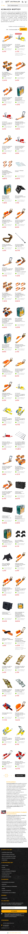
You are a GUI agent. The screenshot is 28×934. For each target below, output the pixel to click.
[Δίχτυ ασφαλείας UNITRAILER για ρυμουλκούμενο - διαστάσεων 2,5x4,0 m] (20, 510)
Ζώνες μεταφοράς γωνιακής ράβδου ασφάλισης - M (6, 564)
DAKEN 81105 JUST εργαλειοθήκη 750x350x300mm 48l (6, 517)
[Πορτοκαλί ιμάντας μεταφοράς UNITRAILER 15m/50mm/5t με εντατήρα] (20, 707)
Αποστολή (4, 884)
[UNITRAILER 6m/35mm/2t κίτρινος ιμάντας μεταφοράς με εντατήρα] (7, 731)
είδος (7, 29)
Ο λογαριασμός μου (7, 862)
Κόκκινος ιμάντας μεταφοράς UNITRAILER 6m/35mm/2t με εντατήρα (7, 443)
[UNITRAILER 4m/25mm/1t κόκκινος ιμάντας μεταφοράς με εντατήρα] (7, 116)
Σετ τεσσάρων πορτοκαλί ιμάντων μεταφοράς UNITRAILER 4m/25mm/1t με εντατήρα (7, 74)
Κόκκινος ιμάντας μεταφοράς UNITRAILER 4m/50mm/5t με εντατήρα (7, 763)
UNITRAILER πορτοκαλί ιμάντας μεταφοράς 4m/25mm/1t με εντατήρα (7, 46)
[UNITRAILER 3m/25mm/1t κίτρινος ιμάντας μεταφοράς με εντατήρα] (20, 387)
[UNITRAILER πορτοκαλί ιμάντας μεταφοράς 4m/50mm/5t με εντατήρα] (7, 485)
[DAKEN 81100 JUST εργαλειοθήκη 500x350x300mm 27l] (20, 485)
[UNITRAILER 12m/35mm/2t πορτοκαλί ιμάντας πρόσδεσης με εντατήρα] (7, 363)
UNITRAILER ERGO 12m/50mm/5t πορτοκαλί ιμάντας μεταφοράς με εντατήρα (20, 640)
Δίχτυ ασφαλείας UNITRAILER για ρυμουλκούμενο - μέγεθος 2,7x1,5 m (6, 197)
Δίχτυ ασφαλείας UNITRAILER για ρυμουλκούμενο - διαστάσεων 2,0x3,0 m (20, 320)
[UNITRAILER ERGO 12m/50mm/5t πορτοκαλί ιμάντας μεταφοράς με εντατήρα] (20, 632)
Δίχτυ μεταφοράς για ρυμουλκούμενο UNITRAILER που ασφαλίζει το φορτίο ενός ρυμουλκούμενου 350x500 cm (20, 615)
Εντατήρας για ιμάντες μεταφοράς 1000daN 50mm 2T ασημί (20, 690)
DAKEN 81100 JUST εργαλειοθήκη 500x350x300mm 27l (19, 492)
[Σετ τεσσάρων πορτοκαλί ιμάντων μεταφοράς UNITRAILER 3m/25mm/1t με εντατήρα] (7, 287)
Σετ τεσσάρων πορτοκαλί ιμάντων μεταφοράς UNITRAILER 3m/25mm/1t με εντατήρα (7, 295)
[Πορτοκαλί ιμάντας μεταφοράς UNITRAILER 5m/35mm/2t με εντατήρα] (7, 582)
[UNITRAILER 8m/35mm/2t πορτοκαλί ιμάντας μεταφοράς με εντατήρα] (20, 582)
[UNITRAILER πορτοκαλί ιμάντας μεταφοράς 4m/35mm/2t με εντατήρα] (7, 91)
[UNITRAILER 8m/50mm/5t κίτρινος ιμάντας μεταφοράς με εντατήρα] (20, 411)
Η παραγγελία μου (6, 849)
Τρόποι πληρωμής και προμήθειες (9, 886)
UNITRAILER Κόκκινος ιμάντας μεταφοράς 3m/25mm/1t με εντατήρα (20, 148)
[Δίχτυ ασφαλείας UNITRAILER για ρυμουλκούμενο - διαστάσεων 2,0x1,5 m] (7, 338)
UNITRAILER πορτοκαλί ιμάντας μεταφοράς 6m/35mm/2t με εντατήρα (20, 74)
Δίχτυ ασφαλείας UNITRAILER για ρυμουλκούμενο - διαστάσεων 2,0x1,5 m (7, 346)
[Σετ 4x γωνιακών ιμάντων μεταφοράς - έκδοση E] (20, 534)
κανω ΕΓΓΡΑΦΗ (5, 865)
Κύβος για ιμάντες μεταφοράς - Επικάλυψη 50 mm (7, 639)
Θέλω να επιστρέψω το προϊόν (8, 858)
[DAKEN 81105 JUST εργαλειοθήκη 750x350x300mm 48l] (7, 510)
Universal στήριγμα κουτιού (19, 171)
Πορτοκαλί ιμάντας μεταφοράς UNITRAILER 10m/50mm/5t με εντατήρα (20, 123)
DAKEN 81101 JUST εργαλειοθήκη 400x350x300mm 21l (6, 613)
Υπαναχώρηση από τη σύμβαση (9, 892)
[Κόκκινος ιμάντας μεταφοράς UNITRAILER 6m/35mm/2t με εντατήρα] (7, 436)
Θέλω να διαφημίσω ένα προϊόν (9, 856)
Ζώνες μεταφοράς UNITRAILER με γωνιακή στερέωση (20, 196)
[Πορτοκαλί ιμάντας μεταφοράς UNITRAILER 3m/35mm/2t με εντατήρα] (7, 214)
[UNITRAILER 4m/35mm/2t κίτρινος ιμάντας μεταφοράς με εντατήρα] (7, 411)
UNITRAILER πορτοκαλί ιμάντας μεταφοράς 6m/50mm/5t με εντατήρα (7, 468)
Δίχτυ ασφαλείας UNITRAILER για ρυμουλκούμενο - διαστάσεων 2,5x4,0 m (20, 517)
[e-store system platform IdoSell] (14, 932)
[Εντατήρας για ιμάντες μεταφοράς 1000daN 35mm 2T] (20, 660)
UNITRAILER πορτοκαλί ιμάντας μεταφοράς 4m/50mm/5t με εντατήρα (7, 493)
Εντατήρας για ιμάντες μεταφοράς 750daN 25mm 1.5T (7, 667)
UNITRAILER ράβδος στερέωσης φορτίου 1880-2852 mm (19, 245)
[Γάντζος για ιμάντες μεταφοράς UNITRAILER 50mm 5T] (7, 238)
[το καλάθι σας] (25, 2)
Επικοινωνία (4, 860)
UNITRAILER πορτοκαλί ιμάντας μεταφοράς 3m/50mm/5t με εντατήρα (20, 222)
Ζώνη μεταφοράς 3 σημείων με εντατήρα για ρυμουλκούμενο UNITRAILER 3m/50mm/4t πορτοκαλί (20, 269)
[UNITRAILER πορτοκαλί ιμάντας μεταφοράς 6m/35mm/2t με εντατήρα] (20, 66)
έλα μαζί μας (5, 900)
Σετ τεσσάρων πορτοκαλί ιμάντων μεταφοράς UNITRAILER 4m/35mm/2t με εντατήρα (7, 172)
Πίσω (4, 5)
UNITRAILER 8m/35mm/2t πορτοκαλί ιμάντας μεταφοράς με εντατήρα (20, 589)
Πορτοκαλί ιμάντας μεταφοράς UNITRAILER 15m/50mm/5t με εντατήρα (20, 714)
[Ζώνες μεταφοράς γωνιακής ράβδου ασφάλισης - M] (7, 557)
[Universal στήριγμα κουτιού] (20, 164)
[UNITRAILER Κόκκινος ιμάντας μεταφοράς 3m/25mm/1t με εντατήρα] (20, 140)
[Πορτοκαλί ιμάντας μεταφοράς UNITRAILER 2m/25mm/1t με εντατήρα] (20, 338)
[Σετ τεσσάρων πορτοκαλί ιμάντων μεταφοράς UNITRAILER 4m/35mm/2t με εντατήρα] (7, 164)
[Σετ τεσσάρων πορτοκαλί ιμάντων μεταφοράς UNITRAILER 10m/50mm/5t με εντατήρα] (20, 460)
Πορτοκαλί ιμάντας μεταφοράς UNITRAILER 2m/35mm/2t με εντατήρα (20, 565)
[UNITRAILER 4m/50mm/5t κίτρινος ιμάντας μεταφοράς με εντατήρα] (20, 731)
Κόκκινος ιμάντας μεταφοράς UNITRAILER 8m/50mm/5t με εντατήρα (20, 763)
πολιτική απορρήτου (6, 890)
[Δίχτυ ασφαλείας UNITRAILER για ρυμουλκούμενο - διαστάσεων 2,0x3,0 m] (20, 312)
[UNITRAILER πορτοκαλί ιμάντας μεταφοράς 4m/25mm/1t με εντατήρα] (7, 38)
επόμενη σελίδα (19, 775)
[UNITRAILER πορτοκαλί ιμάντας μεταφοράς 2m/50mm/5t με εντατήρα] (20, 363)
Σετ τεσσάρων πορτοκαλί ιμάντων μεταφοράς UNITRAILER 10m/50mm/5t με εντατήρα (20, 468)
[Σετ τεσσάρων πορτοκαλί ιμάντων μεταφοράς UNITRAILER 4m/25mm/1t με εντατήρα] (7, 66)
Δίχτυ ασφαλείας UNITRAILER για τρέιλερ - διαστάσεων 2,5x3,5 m (7, 541)
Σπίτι (9, 5)
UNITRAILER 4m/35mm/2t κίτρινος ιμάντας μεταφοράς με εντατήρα (7, 419)
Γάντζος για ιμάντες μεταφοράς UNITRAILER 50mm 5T (7, 245)
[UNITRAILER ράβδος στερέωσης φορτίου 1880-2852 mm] (20, 238)
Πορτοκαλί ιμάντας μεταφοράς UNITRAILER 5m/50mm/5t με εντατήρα (7, 395)
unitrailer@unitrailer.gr (8, 923)
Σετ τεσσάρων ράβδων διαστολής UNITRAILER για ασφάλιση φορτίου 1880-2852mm (20, 443)
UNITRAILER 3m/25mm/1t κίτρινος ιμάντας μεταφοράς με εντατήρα (20, 395)
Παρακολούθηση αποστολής (8, 854)
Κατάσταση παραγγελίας (7, 852)
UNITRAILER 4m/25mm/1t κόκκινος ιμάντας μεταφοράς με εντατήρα (7, 123)
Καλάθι (3, 867)
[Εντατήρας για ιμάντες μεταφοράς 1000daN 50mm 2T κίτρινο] (7, 683)
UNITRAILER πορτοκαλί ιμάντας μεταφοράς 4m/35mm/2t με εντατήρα (7, 99)
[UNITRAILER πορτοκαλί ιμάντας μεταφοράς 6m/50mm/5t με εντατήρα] (7, 460)
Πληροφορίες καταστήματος (8, 882)
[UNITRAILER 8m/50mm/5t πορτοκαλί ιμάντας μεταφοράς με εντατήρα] (7, 262)
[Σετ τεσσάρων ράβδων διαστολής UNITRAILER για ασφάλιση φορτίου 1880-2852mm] (20, 436)
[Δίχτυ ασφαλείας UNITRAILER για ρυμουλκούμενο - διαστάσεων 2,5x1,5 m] (20, 91)
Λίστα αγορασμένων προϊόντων (9, 871)
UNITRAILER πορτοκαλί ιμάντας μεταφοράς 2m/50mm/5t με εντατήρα (20, 371)
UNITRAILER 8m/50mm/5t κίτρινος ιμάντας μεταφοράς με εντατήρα (20, 419)
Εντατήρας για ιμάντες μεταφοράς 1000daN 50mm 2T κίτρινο (7, 690)
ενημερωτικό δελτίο (6, 876)
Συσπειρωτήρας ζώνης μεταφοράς (7, 714)
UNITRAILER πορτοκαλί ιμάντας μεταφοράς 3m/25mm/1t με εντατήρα (7, 148)
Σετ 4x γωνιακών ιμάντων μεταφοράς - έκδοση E (19, 541)
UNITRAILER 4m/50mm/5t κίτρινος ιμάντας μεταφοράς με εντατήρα (20, 739)
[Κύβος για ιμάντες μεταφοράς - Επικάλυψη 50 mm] (7, 632)
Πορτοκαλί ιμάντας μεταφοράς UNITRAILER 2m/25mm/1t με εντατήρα (20, 346)
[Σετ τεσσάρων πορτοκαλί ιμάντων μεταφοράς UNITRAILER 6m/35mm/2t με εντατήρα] (20, 287)
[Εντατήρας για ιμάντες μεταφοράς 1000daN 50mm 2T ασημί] (20, 683)
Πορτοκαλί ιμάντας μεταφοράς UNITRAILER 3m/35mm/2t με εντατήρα (7, 222)
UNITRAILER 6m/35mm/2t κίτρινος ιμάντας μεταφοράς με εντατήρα (7, 739)
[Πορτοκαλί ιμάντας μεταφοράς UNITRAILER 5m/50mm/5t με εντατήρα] (7, 387)
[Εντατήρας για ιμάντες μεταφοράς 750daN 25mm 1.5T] (7, 660)
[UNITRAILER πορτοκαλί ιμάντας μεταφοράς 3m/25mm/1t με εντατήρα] (7, 140)
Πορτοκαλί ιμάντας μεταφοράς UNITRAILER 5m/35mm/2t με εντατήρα (7, 589)
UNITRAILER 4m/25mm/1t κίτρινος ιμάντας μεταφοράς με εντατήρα (20, 46)
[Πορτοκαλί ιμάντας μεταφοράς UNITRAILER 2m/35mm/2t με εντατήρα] (20, 557)
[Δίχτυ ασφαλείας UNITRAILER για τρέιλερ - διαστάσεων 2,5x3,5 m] (7, 534)
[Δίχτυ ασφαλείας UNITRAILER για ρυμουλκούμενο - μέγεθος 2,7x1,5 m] (7, 190)
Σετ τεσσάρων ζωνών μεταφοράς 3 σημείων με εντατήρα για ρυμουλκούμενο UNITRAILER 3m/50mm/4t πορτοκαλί (7, 321)
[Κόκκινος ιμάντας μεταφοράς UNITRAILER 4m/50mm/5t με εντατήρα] (7, 755)
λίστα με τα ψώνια (6, 869)
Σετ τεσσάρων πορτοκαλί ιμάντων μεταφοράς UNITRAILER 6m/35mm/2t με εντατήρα (20, 295)
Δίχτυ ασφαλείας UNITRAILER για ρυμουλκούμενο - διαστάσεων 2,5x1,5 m (20, 99)
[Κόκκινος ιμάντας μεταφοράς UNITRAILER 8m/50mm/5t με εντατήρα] (20, 755)
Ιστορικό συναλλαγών (6, 873)
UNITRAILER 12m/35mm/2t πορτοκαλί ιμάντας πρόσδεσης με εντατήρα (7, 371)
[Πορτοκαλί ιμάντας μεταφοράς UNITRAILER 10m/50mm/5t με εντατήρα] (20, 116)
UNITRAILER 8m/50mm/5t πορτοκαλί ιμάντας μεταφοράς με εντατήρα (7, 269)
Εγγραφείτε (14, 911)
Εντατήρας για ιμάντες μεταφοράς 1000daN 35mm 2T (20, 667)
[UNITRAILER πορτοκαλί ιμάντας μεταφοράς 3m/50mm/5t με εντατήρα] (20, 214)
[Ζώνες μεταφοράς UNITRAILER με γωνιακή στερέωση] (20, 190)
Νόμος (3, 888)
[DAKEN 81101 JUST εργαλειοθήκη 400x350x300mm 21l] (7, 606)
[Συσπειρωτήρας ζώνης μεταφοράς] (7, 707)
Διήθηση (23, 29)
